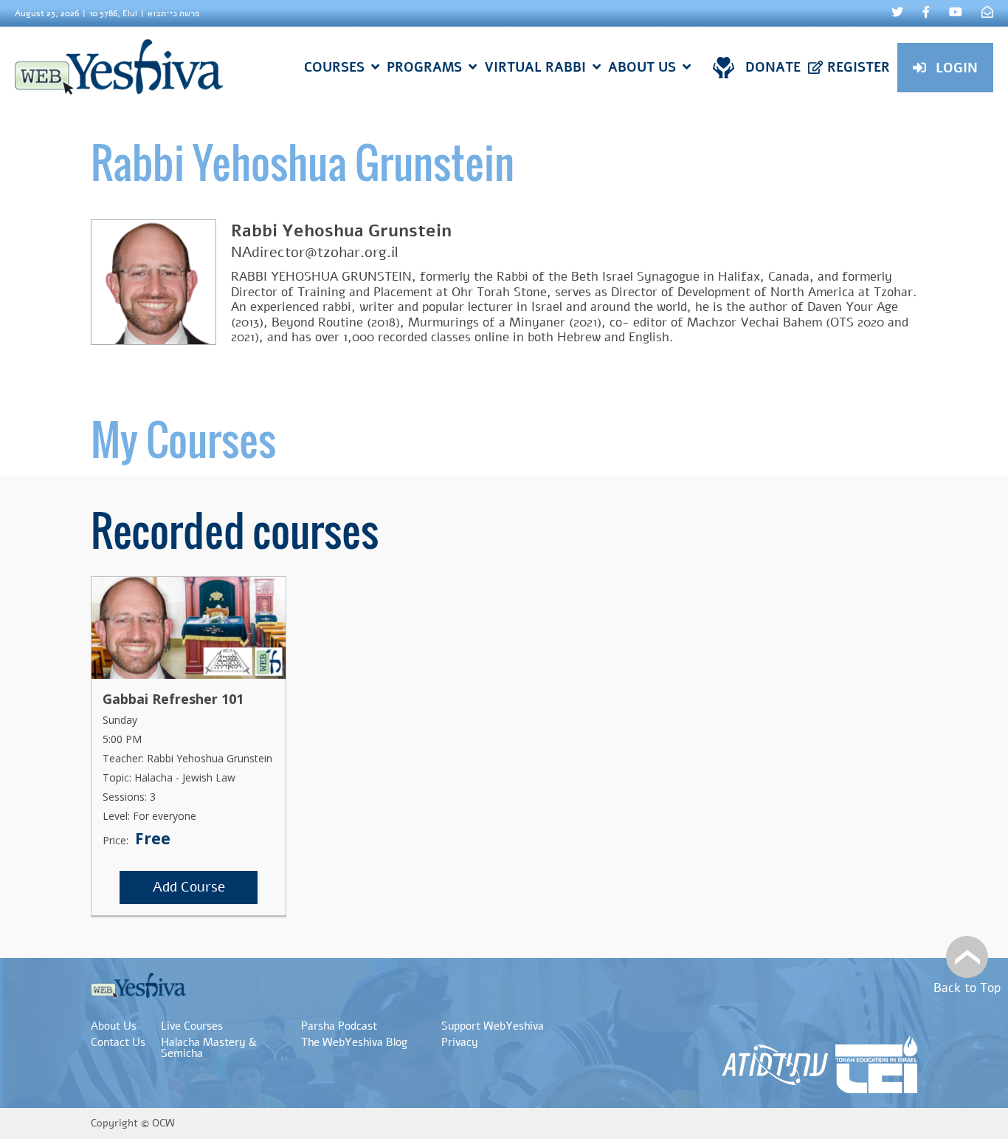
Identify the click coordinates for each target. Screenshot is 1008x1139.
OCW (163, 1123)
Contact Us (118, 1042)
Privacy (459, 1042)
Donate (773, 67)
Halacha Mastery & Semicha (209, 1048)
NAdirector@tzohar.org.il (314, 252)
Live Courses (192, 1026)
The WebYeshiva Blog (354, 1042)
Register (858, 67)
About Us (114, 1026)
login (957, 68)
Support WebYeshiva (492, 1026)
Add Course (189, 887)
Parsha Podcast (339, 1026)
